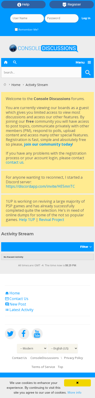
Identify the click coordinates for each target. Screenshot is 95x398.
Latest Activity (19, 309)
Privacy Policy (73, 358)
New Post (15, 304)
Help (23, 4)
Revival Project (51, 219)
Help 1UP (27, 219)
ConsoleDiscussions (44, 358)
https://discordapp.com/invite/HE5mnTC (40, 186)
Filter (84, 247)
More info (74, 392)
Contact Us (16, 298)
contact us (15, 162)
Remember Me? (28, 29)
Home (12, 293)
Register (71, 4)
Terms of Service (43, 367)
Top (60, 367)
